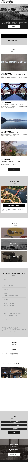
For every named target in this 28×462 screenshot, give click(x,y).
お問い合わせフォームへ (14, 454)
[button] (1, 199)
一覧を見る (14, 169)
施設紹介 (14, 26)
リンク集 (14, 432)
